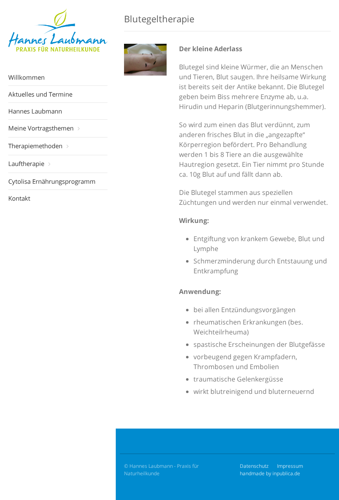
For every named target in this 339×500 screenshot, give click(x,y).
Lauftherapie (26, 163)
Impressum (290, 465)
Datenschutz (254, 465)
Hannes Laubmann (35, 111)
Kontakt (19, 198)
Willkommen (26, 77)
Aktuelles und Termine (40, 94)
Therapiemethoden (35, 146)
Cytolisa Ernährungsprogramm (51, 181)
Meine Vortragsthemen (41, 128)
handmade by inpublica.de (270, 473)
